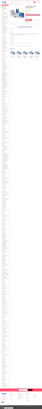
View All (34, 398)
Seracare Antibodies (4, 339)
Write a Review (31, 8)
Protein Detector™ (4, 311)
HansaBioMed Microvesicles (4, 247)
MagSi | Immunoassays (4, 44)
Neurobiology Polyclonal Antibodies (4, 291)
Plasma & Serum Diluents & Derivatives (5, 301)
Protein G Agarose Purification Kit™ (5, 313)
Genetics (3, 226)
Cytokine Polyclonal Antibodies (5, 198)
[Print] (28, 21)
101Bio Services (3, 127)
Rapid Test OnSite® (4, 322)
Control (3, 193)
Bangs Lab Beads (4, 171)
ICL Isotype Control (4, 36)
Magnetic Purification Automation (5, 42)
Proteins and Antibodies (4, 316)
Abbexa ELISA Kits (4, 128)
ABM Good (27, 397)
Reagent (3, 326)
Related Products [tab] (12, 48)
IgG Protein (3, 258)
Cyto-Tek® (3, 197)
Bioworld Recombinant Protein (5, 17)
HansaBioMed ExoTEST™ (4, 246)
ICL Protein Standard (4, 38)
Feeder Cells (3, 222)
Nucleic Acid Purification (4, 47)
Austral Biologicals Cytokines (5, 166)
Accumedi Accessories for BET (5, 137)
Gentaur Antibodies (4, 228)
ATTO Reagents (3, 163)
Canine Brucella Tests (4, 72)
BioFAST (3, 15)
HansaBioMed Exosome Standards (4, 245)
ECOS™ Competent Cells (4, 84)
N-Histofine (3, 286)
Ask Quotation (11, 3)
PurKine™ (3, 319)
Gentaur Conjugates (4, 229)
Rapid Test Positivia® (4, 323)
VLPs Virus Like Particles (4, 384)
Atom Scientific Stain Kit (4, 13)
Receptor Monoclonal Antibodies (5, 327)
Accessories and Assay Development (4, 134)
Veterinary (3, 378)
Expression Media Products (4, 219)
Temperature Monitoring (4, 361)
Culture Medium (3, 196)
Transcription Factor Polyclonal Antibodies (5, 365)
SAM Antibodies (3, 334)
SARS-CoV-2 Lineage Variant (5, 336)
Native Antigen (35, 396)
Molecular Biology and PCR (4, 285)
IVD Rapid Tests (3, 269)
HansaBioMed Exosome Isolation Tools (4, 243)
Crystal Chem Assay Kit (4, 80)
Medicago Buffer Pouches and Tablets (5, 92)
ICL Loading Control (4, 37)
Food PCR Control (3, 225)
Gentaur (27, 396)
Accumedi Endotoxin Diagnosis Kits (5, 138)
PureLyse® (3, 318)
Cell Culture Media (4, 18)
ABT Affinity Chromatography (5, 132)
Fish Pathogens (3, 224)
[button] (36, 20)
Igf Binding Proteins (4, 257)
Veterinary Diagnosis (4, 379)
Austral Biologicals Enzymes (5, 167)
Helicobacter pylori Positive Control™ (4, 250)
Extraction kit (3, 220)
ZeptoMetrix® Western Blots (5, 386)
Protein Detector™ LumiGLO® (5, 312)
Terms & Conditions (6, 404)
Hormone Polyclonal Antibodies (5, 255)
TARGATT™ (3, 360)
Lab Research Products (4, 40)
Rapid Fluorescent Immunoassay (5, 321)
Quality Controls (3, 320)
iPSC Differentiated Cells (4, 268)
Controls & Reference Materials (5, 194)
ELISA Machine (3, 85)
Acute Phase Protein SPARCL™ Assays (5, 142)
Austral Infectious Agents (4, 169)
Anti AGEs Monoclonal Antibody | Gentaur (37, 56)
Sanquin (34, 394)
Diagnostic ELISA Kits (4, 202)
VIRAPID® (3, 382)
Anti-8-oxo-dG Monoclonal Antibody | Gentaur (31, 56)
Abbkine (34, 397)
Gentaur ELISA (3, 230)
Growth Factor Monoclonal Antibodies (4, 235)
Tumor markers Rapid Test (4, 372)
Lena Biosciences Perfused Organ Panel (5, 274)
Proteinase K (3, 315)
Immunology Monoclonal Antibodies (4, 263)
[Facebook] (25, 21)
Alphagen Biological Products (5, 66)
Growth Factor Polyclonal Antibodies (4, 236)
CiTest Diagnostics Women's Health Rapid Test (5, 75)
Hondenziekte (27, 400)
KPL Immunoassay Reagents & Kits (5, 270)
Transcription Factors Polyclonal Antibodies (5, 367)
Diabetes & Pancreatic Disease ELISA (5, 111)
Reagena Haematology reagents (5, 325)
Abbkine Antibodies (4, 129)
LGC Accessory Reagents (4, 277)
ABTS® (3, 133)
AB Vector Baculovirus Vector (5, 9)
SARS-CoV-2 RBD (4, 337)
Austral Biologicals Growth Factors (5, 168)
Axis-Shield (3, 170)
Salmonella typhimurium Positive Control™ (5, 333)
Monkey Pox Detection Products (4, 94)
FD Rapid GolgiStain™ (4, 221)
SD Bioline (3, 338)
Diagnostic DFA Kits (4, 201)
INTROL (3, 267)
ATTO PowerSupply (4, 162)
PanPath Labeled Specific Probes (4, 96)
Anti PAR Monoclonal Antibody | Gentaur (25, 56)
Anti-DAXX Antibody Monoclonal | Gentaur (12, 56)
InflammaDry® (3, 39)
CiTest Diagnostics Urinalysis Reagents (5, 73)
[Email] (26, 21)
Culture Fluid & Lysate (4, 195)
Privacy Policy (35, 404)
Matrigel (3, 45)
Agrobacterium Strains (4, 143)
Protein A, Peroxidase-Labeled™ (5, 310)
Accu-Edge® (3, 136)
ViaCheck (3, 381)
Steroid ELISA (3, 124)
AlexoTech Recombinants (4, 64)
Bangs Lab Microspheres (4, 172)
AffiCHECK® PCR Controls (4, 12)
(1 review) (29, 8)
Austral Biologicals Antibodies (5, 165)
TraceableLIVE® (3, 363)
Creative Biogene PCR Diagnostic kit (4, 79)
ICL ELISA (3, 35)
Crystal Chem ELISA (4, 81)
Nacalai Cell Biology (4, 287)
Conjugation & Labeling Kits (5, 192)
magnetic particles (4, 41)
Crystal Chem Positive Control (5, 82)
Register (39, 0)
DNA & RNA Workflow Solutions (5, 3)
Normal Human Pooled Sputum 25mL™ (5, 294)
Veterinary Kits (3, 380)
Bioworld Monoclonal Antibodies (5, 16)
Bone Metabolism (4, 70)
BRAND (26, 395)
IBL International (27, 398)
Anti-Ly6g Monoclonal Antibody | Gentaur (19, 56)
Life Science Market (28, 394)
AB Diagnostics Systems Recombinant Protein (4, 8)
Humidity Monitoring (4, 256)
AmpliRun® (3, 144)
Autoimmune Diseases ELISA (5, 68)
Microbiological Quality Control (5, 46)
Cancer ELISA (3, 71)
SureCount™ (3, 358)
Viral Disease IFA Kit (4, 125)
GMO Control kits (3, 231)
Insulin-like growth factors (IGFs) (4, 266)
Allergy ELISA (3, 65)
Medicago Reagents (4, 93)
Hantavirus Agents (4, 249)
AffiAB (3, 11)
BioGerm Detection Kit (4, 69)
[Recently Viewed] (36, 2)
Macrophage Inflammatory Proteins (4, 278)
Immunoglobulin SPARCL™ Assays (4, 260)
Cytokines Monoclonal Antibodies (5, 199)
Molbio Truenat (3, 284)
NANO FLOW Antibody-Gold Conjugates (4, 288)
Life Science (3, 126)
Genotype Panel (3, 227)
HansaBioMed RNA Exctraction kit (5, 248)
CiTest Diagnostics (35, 395)
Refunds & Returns (25, 404)
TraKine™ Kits (3, 364)
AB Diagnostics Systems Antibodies (4, 6)
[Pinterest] (30, 21)
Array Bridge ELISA (4, 67)
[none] (17, 13)
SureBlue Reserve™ (4, 357)
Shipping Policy (16, 404)
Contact (16, 3)
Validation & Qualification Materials (4, 373)
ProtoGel (3, 317)
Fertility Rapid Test (4, 223)
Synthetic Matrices (4, 359)
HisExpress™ (3, 254)
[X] (29, 21)
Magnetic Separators (4, 43)
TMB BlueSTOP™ (3, 362)
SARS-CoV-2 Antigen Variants (5, 335)
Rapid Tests (3, 324)
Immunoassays (3, 259)
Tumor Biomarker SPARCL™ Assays (4, 371)
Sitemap (11, 399)
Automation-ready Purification (5, 14)
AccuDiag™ (3, 10)
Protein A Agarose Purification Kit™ (5, 309)
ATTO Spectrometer (4, 164)
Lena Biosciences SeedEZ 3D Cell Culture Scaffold (5, 276)
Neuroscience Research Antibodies (4, 293)
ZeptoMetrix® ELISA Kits (4, 385)
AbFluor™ (3, 130)
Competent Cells (3, 191)
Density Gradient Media (4, 200)
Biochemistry (3, 173)
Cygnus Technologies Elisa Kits (5, 83)
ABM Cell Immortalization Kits (5, 131)
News (18, 3)
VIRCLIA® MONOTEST (4, 383)
